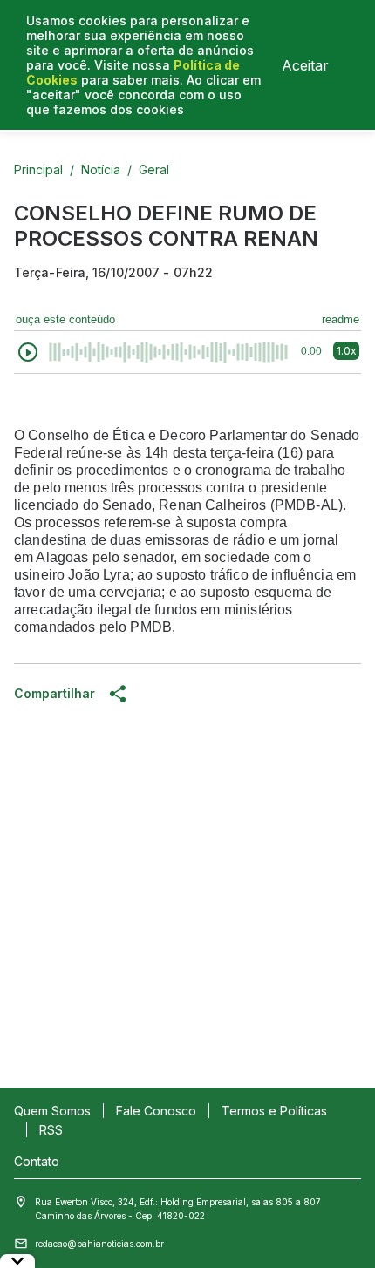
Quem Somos (52, 1110)
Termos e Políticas (274, 1110)
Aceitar (305, 65)
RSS (51, 1129)
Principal (38, 169)
